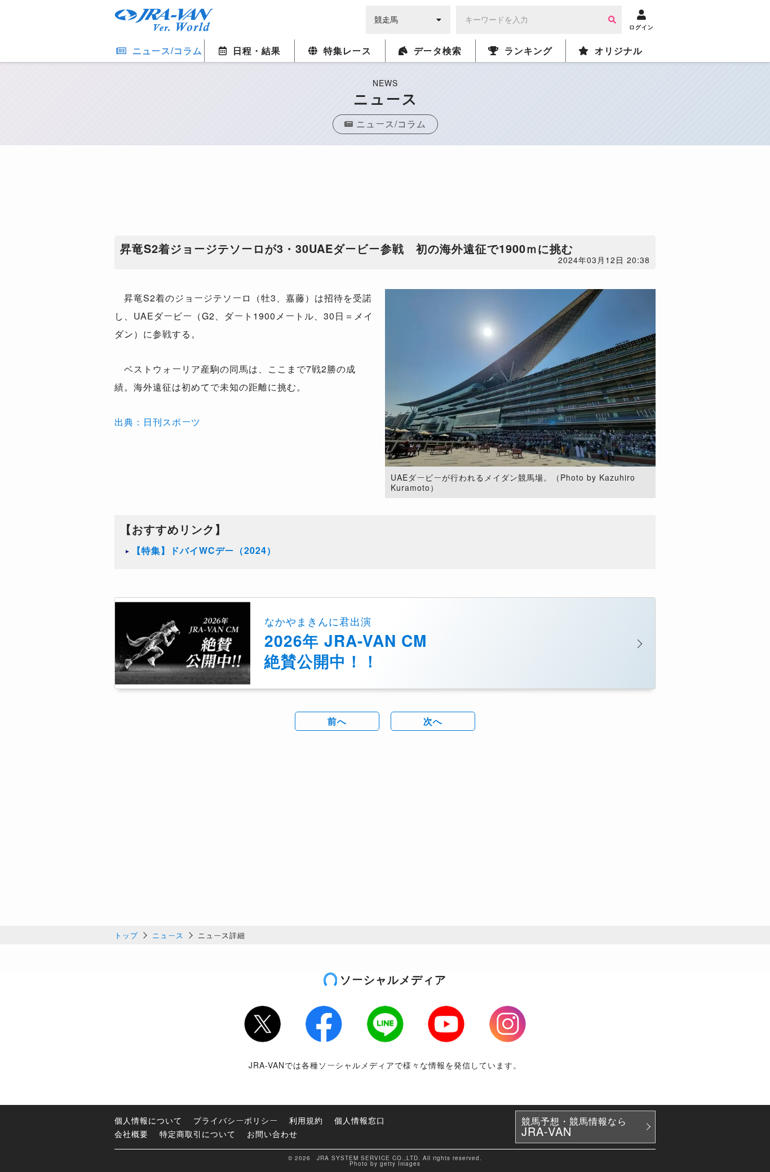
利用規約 (306, 1120)
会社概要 (131, 1133)
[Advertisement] (385, 193)
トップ (126, 935)
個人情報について (148, 1120)
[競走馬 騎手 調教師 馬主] (408, 18)
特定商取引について (198, 1133)
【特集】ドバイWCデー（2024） (204, 550)
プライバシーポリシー (235, 1120)
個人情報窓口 (359, 1120)
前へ (337, 720)
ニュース (168, 935)
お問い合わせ (272, 1133)
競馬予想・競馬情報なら (574, 1127)
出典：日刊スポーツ (157, 421)
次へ (432, 720)
